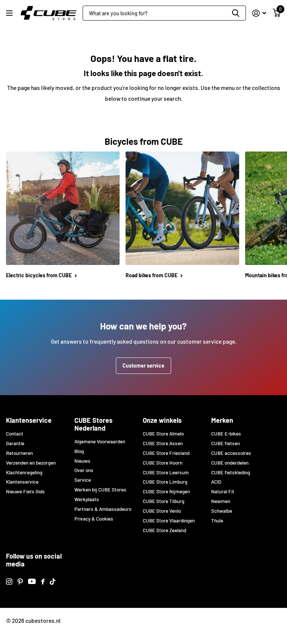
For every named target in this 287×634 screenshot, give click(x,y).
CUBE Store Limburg (165, 482)
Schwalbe (221, 511)
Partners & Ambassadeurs (103, 509)
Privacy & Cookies (93, 519)
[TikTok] (52, 581)
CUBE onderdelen (230, 463)
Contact (14, 434)
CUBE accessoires (231, 453)
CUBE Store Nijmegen (166, 491)
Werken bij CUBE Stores (100, 490)
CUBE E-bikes (226, 434)
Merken (222, 420)
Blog (79, 451)
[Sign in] (259, 13)
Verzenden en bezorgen (31, 463)
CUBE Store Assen (163, 443)
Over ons (83, 470)
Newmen (220, 501)
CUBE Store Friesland (166, 453)
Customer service (143, 365)
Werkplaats (86, 499)
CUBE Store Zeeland (164, 530)
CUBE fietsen (225, 443)
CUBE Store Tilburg (163, 501)
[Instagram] (9, 581)
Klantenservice (29, 420)
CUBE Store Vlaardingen (169, 521)
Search (235, 13)
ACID (216, 482)
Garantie (15, 443)
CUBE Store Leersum (166, 472)
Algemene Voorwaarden (99, 441)
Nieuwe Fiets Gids (25, 491)
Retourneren (19, 453)
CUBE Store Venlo (162, 511)
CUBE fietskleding (230, 472)
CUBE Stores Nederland (93, 424)
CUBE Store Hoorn (162, 463)
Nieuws (82, 461)
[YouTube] (32, 581)
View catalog (10, 13)
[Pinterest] (20, 581)
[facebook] (42, 581)
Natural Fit (222, 491)
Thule (217, 521)
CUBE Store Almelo (163, 434)
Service (82, 480)
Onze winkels (162, 420)
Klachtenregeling (24, 472)
